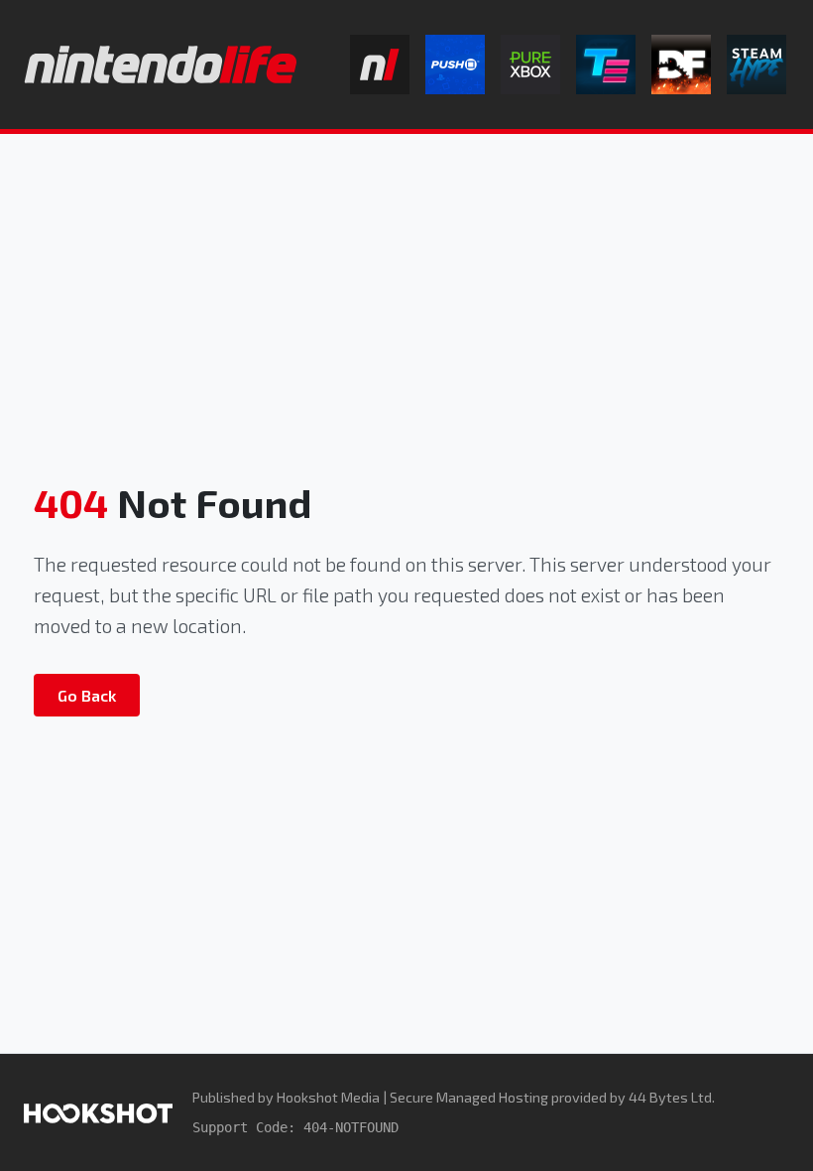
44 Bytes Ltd (670, 1097)
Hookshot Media (328, 1097)
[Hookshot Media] (98, 1112)
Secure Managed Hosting (469, 1097)
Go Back (87, 695)
